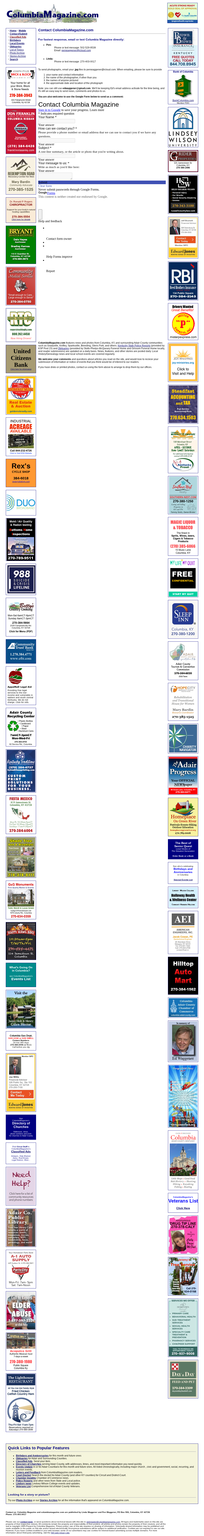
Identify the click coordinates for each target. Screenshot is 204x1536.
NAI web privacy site (60, 1533)
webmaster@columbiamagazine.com (103, 1522)
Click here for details (21, 219)
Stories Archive (18, 56)
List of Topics (17, 49)
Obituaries (63, 348)
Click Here (183, 1208)
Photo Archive (17, 53)
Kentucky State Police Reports (134, 345)
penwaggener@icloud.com (76, 50)
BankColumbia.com (183, 100)
